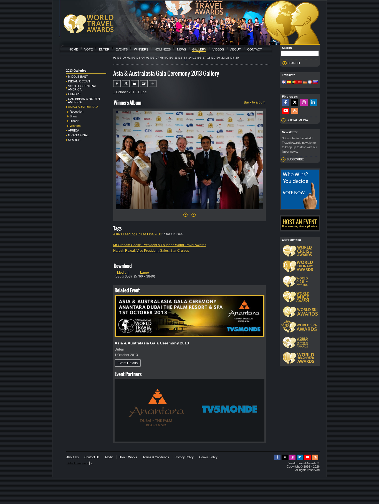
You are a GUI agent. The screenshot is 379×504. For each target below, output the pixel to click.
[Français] (310, 82)
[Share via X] (125, 83)
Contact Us (92, 457)
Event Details (128, 363)
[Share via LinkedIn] (134, 83)
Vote (88, 49)
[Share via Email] (143, 83)
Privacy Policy (184, 457)
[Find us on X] (294, 102)
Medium (123, 272)
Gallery (199, 49)
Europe (74, 94)
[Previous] (185, 216)
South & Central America (82, 87)
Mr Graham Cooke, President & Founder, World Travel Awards (159, 245)
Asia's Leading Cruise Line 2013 (137, 234)
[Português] (294, 82)
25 (237, 57)
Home (73, 49)
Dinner (74, 121)
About (235, 49)
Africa (73, 130)
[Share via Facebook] (116, 83)
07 (157, 57)
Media (109, 457)
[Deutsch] (305, 82)
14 (190, 57)
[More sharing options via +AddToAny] (152, 83)
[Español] (289, 82)
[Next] (189, 211)
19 (213, 57)
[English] (284, 82)
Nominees (163, 49)
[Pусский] (315, 82)
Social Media (297, 120)
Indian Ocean (79, 81)
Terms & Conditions (156, 457)
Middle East (78, 76)
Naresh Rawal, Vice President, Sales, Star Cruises (151, 251)
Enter (104, 49)
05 (148, 57)
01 (129, 57)
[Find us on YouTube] (285, 111)
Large (144, 272)
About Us (72, 457)
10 (171, 57)
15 (194, 57)
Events (122, 49)
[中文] (299, 82)
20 (218, 57)
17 (204, 57)
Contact (254, 49)
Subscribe (295, 159)
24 (232, 57)
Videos (218, 49)
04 (143, 57)
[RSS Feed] (294, 111)
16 (199, 57)
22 (223, 57)
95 (115, 57)
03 (138, 57)
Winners (141, 49)
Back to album (254, 102)
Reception (76, 111)
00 (124, 57)
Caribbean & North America (84, 100)
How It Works (128, 457)
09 (166, 57)
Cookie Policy (208, 457)
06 (152, 57)
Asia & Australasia (83, 107)
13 (185, 57)
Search (74, 140)
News (181, 49)
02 (133, 57)
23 (227, 57)
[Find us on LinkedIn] (313, 102)
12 (180, 57)
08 (162, 57)
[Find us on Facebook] (285, 102)
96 (119, 57)
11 (176, 57)
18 (209, 57)
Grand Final (78, 135)
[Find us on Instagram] (303, 102)
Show (73, 116)
